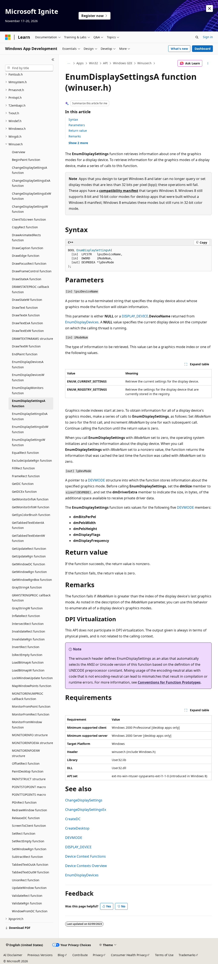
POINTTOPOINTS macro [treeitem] (29, 795)
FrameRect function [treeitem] (26, 476)
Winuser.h (144, 63)
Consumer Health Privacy (129, 955)
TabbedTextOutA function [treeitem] (30, 865)
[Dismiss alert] (209, 8)
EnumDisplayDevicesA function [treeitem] (27, 364)
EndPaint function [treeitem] (24, 354)
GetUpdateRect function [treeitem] (29, 549)
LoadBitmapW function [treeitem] (28, 670)
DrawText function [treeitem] (25, 308)
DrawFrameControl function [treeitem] (32, 271)
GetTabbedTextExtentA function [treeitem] (28, 525)
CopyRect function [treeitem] (25, 227)
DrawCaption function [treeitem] (27, 248)
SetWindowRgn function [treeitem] (29, 849)
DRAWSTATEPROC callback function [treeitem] (30, 289)
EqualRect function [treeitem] (25, 453)
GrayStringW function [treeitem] (27, 608)
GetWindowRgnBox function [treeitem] (32, 580)
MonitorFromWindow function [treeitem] (27, 724)
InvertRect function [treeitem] (25, 647)
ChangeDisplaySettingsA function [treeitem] (29, 170)
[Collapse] (53, 59)
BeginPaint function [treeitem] (26, 160)
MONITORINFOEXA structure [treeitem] (32, 743)
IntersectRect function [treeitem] (28, 624)
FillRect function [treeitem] (23, 468)
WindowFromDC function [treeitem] (29, 911)
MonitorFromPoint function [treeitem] (31, 706)
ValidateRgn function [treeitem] (27, 903)
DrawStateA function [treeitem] (26, 279)
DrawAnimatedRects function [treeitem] (26, 237)
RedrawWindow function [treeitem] (29, 810)
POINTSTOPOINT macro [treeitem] (29, 787)
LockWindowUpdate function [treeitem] (32, 678)
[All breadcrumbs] (69, 63)
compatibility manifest (118, 190)
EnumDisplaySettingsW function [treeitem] (28, 442)
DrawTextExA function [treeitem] (27, 323)
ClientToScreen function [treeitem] (29, 219)
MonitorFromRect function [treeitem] (30, 714)
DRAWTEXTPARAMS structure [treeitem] (32, 339)
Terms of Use (164, 955)
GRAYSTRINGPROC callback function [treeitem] (31, 598)
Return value (78, 131)
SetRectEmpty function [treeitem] (28, 841)
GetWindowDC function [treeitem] (28, 564)
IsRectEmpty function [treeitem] (27, 655)
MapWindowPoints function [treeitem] (31, 686)
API (105, 63)
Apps (80, 63)
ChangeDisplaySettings (83, 800)
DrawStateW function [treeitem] (27, 300)
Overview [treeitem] (18, 152)
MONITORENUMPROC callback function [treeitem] (27, 696)
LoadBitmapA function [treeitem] (28, 662)
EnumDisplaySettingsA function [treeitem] (28, 403)
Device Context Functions (85, 856)
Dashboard (203, 49)
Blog (61, 955)
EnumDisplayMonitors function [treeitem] (27, 390)
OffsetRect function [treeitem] (26, 763)
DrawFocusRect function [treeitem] (29, 263)
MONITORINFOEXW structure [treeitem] (26, 753)
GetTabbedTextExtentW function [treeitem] (28, 538)
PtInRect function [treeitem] (24, 802)
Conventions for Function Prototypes (169, 682)
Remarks (75, 136)
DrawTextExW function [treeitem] (28, 331)
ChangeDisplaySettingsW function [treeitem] (30, 209)
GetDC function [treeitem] (23, 484)
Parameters (77, 125)
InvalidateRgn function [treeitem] (28, 639)
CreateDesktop (77, 828)
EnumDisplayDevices (82, 322)
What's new (179, 49)
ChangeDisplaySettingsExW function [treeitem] (31, 196)
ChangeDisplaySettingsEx (85, 809)
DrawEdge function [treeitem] (25, 256)
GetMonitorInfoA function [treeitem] (30, 499)
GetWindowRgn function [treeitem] (29, 572)
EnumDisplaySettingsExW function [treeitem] (30, 429)
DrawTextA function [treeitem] (26, 315)
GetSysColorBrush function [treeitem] (31, 515)
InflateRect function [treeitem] (26, 616)
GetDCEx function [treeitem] (24, 492)
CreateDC (72, 819)
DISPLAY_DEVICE (135, 316)
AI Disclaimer (12, 955)
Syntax (73, 119)
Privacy (98, 955)
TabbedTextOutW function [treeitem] (30, 872)
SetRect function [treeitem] (23, 833)
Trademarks (187, 955)
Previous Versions (40, 955)
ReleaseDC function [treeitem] (26, 818)
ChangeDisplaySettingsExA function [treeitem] (31, 183)
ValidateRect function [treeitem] (27, 896)
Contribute (80, 955)
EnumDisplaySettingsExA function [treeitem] (29, 416)
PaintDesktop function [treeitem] (27, 771)
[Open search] (197, 37)
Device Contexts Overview (86, 865)
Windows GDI (122, 63)
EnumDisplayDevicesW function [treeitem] (28, 377)
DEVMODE (96, 480)
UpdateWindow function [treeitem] (29, 888)
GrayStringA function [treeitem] (27, 587)
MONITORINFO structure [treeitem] (30, 735)
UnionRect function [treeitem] (25, 880)
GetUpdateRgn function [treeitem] (29, 556)
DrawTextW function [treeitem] (26, 346)
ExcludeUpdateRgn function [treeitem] (32, 460)
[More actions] (207, 63)
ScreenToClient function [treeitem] (29, 826)
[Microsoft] (8, 37)
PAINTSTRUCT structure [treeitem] (29, 779)
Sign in (208, 37)
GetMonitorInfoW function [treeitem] (30, 507)
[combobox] (29, 68)
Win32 (93, 63)
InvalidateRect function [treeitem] (28, 631)
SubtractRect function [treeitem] (27, 857)
